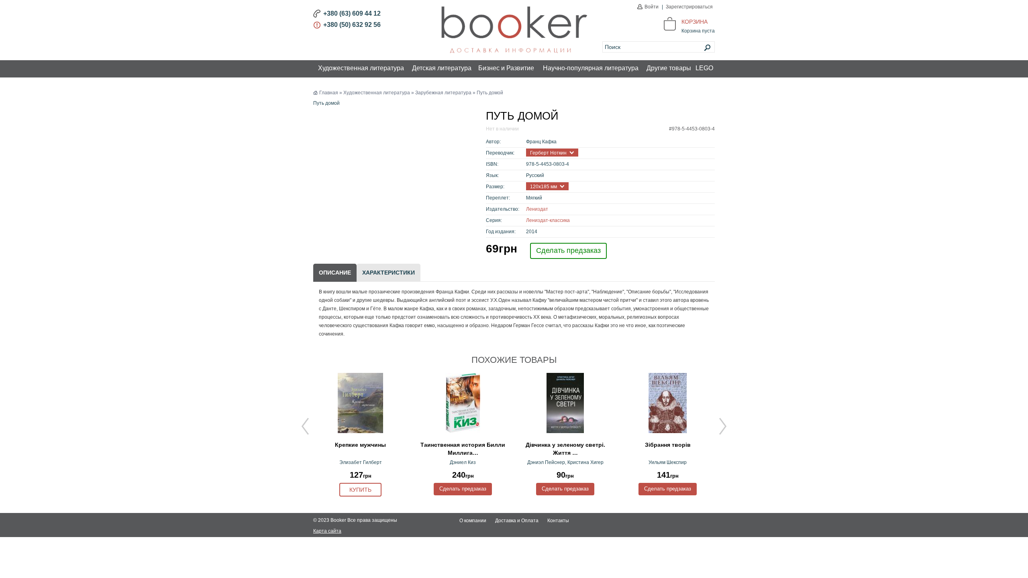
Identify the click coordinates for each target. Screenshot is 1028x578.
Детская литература (441, 68)
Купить (360, 489)
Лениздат (537, 209)
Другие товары (669, 68)
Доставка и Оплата (516, 520)
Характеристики (388, 272)
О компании (472, 520)
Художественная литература (361, 68)
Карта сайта (327, 531)
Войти (652, 7)
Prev (305, 426)
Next (723, 426)
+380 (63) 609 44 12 (352, 13)
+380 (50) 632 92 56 (352, 24)
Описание (335, 272)
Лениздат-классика (548, 220)
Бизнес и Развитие (506, 68)
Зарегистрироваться (689, 7)
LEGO (704, 68)
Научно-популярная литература (590, 68)
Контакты (558, 520)
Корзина (694, 21)
